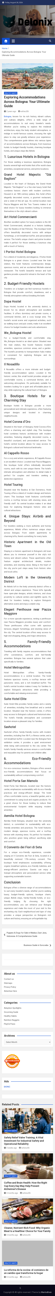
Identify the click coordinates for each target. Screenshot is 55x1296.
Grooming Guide (11, 1012)
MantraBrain (46, 1292)
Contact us (9, 979)
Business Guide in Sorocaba (36, 945)
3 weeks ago (11, 1148)
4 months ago (12, 1277)
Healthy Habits (11, 93)
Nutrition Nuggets (11, 1020)
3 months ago (12, 1193)
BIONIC (7, 1087)
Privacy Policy (10, 987)
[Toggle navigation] (13, 41)
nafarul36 (24, 111)
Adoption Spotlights (12, 1008)
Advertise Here (10, 991)
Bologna (7, 116)
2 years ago (11, 111)
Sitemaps (8, 983)
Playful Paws (9, 1024)
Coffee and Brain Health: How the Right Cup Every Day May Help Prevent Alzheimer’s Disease (25, 1185)
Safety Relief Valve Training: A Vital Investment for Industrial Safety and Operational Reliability (24, 1140)
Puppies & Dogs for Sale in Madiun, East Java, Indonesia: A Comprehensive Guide (27, 935)
